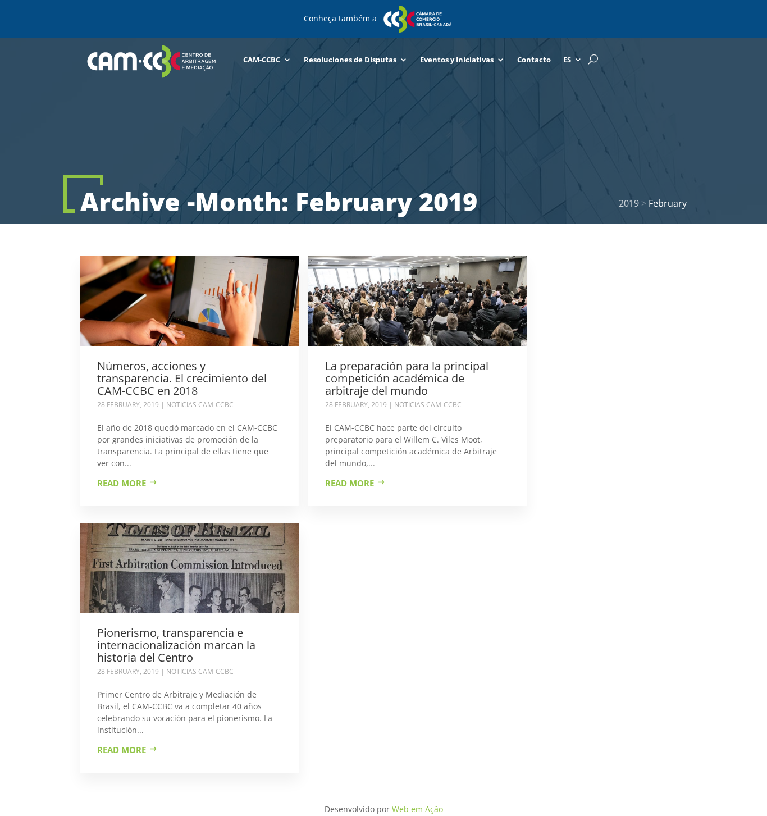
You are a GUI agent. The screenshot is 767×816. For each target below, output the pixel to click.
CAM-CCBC (261, 59)
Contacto (534, 59)
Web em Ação (417, 809)
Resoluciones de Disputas (350, 59)
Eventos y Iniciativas (457, 59)
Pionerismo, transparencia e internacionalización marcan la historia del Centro (176, 645)
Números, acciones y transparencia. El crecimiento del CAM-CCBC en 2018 (182, 378)
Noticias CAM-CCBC (200, 404)
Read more (121, 483)
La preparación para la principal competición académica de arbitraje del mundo (406, 378)
